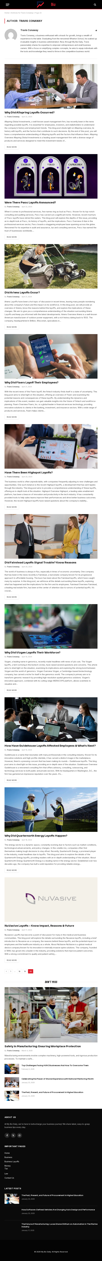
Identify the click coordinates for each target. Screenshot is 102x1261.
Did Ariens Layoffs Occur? (22, 292)
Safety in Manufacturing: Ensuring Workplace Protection (43, 1046)
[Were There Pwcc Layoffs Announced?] (51, 176)
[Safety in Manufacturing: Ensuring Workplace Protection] (51, 1015)
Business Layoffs (12, 1161)
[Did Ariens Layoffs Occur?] (51, 266)
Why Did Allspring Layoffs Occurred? (30, 112)
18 (19, 971)
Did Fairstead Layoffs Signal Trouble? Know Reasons (40, 562)
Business (8, 1157)
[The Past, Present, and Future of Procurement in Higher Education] (12, 1096)
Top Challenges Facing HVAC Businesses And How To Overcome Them (55, 1065)
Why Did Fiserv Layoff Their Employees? (31, 382)
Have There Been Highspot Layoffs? (29, 472)
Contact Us (9, 1178)
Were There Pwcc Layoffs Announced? (30, 202)
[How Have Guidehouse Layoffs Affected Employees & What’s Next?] (51, 719)
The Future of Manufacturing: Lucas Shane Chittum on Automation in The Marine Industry (59, 1225)
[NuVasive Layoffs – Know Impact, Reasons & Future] (51, 899)
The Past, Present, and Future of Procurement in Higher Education (52, 1092)
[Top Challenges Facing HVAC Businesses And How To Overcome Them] (12, 1069)
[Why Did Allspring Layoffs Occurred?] (51, 86)
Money (8, 1166)
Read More (12, 147)
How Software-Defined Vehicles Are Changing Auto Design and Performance (58, 1209)
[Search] (94, 5)
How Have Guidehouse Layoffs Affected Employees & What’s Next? (50, 745)
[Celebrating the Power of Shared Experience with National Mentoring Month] (12, 1082)
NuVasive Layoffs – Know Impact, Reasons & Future (39, 925)
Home (7, 13)
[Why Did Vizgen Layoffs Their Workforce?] (51, 626)
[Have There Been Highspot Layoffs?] (51, 446)
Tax (6, 1168)
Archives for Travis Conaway (22, 13)
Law (6, 1173)
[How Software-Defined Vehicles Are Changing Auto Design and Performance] (12, 1213)
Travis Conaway (29, 30)
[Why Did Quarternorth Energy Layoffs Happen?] (51, 809)
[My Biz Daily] (51, 4)
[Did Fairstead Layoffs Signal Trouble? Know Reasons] (51, 536)
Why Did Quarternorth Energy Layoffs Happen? (36, 835)
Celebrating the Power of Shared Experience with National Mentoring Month (58, 1079)
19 (25, 971)
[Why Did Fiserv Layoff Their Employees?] (51, 356)
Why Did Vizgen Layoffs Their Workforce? (32, 652)
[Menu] (7, 5)
